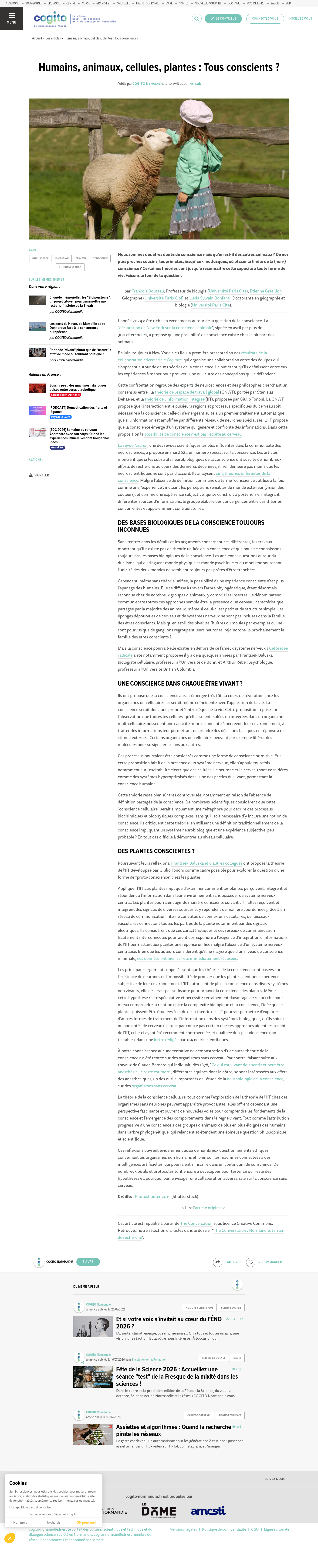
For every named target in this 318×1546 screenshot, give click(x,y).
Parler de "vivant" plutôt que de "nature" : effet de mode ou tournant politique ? (80, 352)
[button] (9, 1538)
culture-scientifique (199, 1308)
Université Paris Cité (228, 291)
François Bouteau (148, 291)
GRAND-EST (103, 3)
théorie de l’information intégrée (175, 399)
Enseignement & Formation (149, 1360)
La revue (132, 445)
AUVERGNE (12, 3)
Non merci (20, 1522)
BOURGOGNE (33, 3)
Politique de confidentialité (224, 1529)
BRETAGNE (53, 3)
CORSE (86, 3)
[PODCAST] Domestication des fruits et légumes (78, 409)
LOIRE (169, 3)
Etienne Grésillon (266, 291)
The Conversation (196, 1223)
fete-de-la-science (214, 1358)
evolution (62, 258)
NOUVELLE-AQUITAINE (208, 3)
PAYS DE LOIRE (255, 3)
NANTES (184, 3)
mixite (237, 1358)
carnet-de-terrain (199, 1415)
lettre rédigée (166, 1039)
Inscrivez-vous (300, 19)
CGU (255, 1529)
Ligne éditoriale (276, 1529)
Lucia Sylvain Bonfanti (209, 298)
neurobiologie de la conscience (255, 1078)
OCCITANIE (234, 3)
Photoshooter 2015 (152, 1196)
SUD (288, 3)
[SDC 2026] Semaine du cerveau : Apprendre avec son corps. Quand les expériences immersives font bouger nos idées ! (80, 436)
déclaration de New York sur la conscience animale (165, 327)
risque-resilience (230, 1415)
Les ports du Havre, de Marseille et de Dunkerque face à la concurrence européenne (77, 328)
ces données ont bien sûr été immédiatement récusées (187, 958)
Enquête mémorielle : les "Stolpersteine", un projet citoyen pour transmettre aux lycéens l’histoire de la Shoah (80, 301)
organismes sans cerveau (154, 1085)
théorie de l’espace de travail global (187, 392)
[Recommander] (250, 1262)
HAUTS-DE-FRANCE (147, 3)
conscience (100, 258)
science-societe (231, 1308)
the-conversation (70, 267)
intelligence (40, 258)
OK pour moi (86, 1522)
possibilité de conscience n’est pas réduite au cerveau (193, 434)
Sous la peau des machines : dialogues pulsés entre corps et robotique (78, 387)
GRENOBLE (123, 3)
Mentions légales (183, 1529)
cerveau (81, 258)
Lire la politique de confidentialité (30, 1507)
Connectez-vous (265, 19)
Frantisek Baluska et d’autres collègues (206, 863)
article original (208, 1207)
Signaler (41, 475)
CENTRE (71, 3)
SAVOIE (275, 3)
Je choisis (53, 1522)
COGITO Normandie (147, 83)
